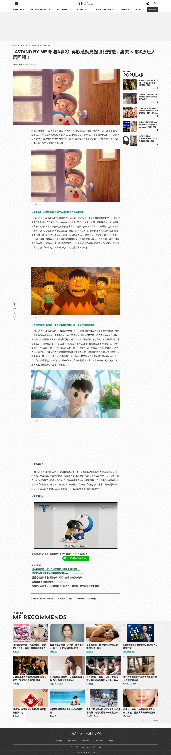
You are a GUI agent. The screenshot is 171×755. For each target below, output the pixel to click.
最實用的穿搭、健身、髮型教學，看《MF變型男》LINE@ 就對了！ (59, 554)
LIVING (123, 10)
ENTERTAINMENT (39, 10)
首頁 (14, 45)
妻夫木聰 (61, 599)
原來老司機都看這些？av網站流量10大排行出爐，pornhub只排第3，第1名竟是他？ (148, 124)
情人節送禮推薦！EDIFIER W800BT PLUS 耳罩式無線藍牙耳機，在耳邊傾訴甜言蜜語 (148, 138)
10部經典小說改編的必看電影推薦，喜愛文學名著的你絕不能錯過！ (30, 679)
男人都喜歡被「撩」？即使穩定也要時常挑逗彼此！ (56, 569)
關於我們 (59, 741)
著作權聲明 (86, 741)
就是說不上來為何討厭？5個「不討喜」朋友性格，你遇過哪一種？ (148, 82)
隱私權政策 (72, 741)
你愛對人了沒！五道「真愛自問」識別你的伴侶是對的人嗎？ (148, 96)
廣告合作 (99, 741)
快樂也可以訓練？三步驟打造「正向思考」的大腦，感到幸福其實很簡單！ (66, 586)
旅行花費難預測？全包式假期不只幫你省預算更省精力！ (140, 679)
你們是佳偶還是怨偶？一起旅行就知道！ (66, 711)
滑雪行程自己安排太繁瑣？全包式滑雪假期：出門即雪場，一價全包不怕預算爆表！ (103, 711)
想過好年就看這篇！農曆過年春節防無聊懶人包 (29, 711)
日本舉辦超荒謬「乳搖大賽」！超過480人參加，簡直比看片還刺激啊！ (29, 646)
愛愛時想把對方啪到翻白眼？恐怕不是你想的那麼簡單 (57, 577)
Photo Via (38, 204)
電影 (71, 599)
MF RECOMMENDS (39, 618)
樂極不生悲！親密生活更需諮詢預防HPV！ (52, 573)
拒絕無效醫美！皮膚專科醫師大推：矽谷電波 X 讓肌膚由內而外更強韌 (140, 711)
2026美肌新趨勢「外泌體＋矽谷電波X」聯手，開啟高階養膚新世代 (67, 646)
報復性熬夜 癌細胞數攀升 (43, 582)
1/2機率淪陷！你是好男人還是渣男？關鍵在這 (140, 646)
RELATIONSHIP (103, 10)
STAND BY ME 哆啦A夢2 (41, 45)
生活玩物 (92, 599)
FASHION (17, 10)
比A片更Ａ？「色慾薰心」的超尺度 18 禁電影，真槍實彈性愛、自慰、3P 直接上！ (148, 110)
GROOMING (81, 10)
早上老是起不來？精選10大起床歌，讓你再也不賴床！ (103, 646)
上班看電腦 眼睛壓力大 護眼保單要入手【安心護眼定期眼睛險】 (67, 679)
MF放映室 (80, 599)
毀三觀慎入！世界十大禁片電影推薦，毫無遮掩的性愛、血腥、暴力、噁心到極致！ (103, 679)
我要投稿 (112, 741)
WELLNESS (61, 10)
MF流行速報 (17, 64)
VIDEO (139, 10)
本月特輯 (152, 10)
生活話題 (24, 45)
